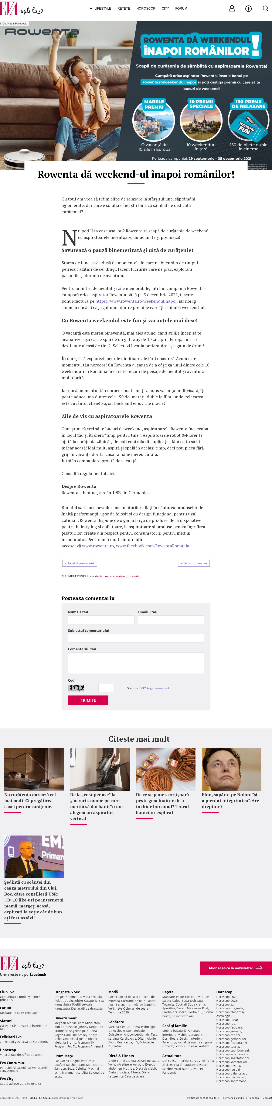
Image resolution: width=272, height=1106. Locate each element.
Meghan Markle (65, 1023)
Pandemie (169, 1072)
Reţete (167, 992)
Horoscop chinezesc (230, 1012)
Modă (113, 992)
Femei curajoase (186, 1046)
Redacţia (254, 1098)
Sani (82, 1065)
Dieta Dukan (137, 1061)
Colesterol (115, 1034)
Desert (181, 1008)
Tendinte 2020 (118, 1012)
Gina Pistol (70, 1039)
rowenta (134, 576)
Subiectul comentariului (88, 630)
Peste (199, 997)
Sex (101, 1001)
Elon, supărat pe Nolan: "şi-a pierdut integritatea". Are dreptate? (230, 800)
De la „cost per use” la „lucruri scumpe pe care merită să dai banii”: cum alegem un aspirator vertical (96, 806)
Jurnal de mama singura (194, 1042)
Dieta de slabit (146, 1068)
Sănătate (116, 1022)
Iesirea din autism (182, 1065)
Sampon (60, 1068)
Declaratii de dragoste (87, 1008)
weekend (121, 576)
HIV (135, 1042)
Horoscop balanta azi (231, 1073)
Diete (112, 1061)
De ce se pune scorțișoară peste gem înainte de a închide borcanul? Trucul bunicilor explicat (162, 803)
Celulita (81, 1068)
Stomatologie (135, 1031)
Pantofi (151, 1001)
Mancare (168, 997)
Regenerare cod (157, 688)
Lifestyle (103, 8)
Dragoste (60, 997)
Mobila (182, 1035)
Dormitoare (170, 1038)
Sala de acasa (134, 1076)
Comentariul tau (82, 649)
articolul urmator (193, 563)
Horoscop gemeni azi (231, 1039)
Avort (112, 1042)
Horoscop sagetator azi (232, 1058)
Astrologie (223, 1016)
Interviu (183, 1061)
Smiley (82, 1035)
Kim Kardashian (65, 1027)
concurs (109, 576)
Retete (124, 8)
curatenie (96, 576)
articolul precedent (80, 563)
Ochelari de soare (136, 1008)
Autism (204, 1046)
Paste (180, 997)
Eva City (6, 1078)
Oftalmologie (146, 1038)
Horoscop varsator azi (231, 1062)
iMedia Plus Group (40, 1098)
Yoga (111, 1064)
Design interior (190, 1038)
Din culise (169, 1061)
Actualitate (171, 1055)
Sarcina (113, 1027)
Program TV (86, 1042)
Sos (207, 997)
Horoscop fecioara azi (231, 1043)
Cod (71, 680)
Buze (70, 1068)
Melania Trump (65, 1042)
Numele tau (78, 612)
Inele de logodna (143, 1005)
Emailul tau (147, 612)
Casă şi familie (174, 1025)
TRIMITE (88, 700)
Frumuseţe (63, 1056)
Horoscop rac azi (228, 1035)
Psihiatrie (115, 1046)
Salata (166, 1001)
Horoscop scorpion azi (232, 1054)
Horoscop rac (225, 1024)
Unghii (75, 1061)
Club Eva (7, 992)
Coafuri (59, 1065)
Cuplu (69, 1001)
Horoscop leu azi (228, 1069)
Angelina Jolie (78, 1031)
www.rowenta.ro (98, 546)
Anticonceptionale (137, 1034)
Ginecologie (116, 1031)
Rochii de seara (129, 997)
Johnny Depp (87, 1027)
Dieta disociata (118, 1072)
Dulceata (196, 1001)
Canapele (195, 1035)
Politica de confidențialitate (203, 1098)
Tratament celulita (75, 1072)
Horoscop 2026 (226, 997)
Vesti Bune (181, 1069)
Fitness (122, 1061)
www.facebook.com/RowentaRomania (152, 546)
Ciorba (189, 997)
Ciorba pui (194, 1012)
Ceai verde (124, 1042)
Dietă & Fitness (121, 1055)
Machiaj (71, 1065)
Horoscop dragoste (229, 1008)
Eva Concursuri (13, 1062)
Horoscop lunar (227, 1020)
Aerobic (138, 1064)
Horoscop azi (225, 1004)
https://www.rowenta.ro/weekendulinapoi (136, 301)
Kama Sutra (62, 1004)
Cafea (176, 1001)
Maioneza (194, 1008)
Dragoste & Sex (67, 992)
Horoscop (145, 8)
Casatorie (91, 1001)
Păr (56, 1061)
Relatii (58, 1001)
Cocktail (181, 1004)
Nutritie (128, 1068)
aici (110, 473)
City (165, 8)
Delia (58, 1039)
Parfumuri (88, 1061)
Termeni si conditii (234, 1098)
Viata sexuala (92, 997)
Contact (267, 1098)
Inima (136, 1027)
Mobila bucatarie (174, 1031)
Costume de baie (133, 1001)
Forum (181, 8)
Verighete (115, 1008)
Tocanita (168, 1004)
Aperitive (168, 1008)
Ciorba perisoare (174, 1012)
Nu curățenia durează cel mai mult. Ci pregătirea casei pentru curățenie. (30, 800)
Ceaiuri (125, 1027)
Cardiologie (128, 1038)
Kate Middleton (89, 1023)
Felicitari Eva (11, 1036)
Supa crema (196, 1004)
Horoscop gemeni (228, 1031)
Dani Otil (70, 1035)
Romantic (75, 997)
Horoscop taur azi (228, 1046)
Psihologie (148, 1027)
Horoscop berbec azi (230, 1077)
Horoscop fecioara (229, 1027)
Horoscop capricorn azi (232, 1050)
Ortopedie (146, 1042)
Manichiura (94, 1065)
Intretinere (124, 1064)
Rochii (64, 1061)
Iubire (78, 1001)
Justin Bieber (88, 1039)
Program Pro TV (65, 1046)
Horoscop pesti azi (229, 1066)
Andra (93, 1035)
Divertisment (65, 1018)
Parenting (169, 1042)
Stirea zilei (197, 1061)
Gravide (167, 1046)
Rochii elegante (119, 1005)
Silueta (135, 1072)
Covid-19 (197, 1069)
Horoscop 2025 (226, 1001)
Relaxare (153, 1061)
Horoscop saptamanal (231, 1081)
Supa (185, 1001)
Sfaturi (6, 1021)
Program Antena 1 (90, 1046)
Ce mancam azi (182, 1016)
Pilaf (205, 1008)
